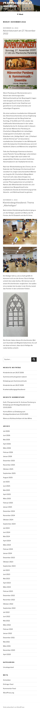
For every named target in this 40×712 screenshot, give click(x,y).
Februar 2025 (8, 503)
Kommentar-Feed (9, 688)
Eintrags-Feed (8, 684)
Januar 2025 (7, 507)
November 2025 (9, 465)
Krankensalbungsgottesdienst (14, 389)
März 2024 (7, 545)
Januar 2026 (7, 456)
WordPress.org (8, 693)
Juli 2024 (6, 528)
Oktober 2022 (8, 604)
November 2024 (9, 515)
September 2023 (9, 566)
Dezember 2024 (9, 511)
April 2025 (7, 494)
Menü (21, 14)
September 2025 (9, 473)
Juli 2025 (6, 482)
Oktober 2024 (8, 520)
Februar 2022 (8, 629)
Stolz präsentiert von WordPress (13, 707)
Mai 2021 (6, 642)
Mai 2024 (6, 536)
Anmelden (7, 680)
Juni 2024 (6, 532)
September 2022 (9, 608)
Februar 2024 (8, 549)
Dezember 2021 (9, 638)
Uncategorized (8, 667)
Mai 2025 (6, 490)
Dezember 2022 (9, 595)
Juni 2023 (6, 574)
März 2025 (7, 498)
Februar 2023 (8, 591)
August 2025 (8, 477)
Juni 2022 (6, 616)
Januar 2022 (7, 633)
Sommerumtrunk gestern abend (15, 377)
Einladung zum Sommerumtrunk (15, 381)
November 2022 (9, 600)
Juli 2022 (6, 612)
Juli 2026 (6, 431)
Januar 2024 (7, 553)
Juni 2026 (6, 435)
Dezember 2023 (9, 558)
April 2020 (7, 654)
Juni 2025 (6, 486)
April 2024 (7, 541)
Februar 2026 (8, 452)
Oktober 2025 (8, 469)
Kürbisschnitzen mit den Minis (21, 418)
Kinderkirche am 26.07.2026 (13, 373)
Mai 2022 (6, 621)
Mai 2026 (6, 440)
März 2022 (7, 625)
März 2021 (7, 646)
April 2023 (7, 583)
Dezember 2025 (9, 461)
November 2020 (9, 650)
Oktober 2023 (8, 562)
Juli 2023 (6, 570)
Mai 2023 (6, 579)
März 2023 (7, 587)
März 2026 (7, 448)
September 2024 (9, 524)
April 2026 (7, 444)
